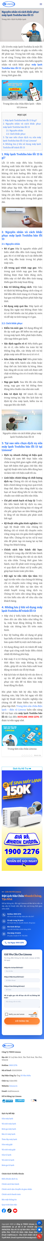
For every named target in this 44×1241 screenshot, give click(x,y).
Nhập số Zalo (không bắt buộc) (14, 986)
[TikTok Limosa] (9, 1211)
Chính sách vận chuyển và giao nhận (17, 1189)
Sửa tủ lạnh (6, 1155)
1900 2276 (13, 1065)
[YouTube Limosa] (15, 1211)
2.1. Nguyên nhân (14, 130)
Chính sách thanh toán (11, 1194)
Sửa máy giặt (7, 1144)
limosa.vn (13, 1086)
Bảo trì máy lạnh (8, 1134)
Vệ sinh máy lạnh (9, 1124)
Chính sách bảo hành (10, 1184)
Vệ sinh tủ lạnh (8, 1160)
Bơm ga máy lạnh (9, 1129)
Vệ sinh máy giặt (8, 1150)
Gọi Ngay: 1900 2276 (16, 943)
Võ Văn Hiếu (26, 1075)
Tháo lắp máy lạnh (9, 1139)
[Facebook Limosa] (4, 1211)
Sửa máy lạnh (7, 1119)
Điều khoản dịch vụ (10, 1179)
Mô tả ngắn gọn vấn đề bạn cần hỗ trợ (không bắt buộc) (22, 997)
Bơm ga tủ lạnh (8, 1165)
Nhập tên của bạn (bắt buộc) (13, 967)
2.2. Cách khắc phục (16, 134)
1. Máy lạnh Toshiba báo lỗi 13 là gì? (20, 120)
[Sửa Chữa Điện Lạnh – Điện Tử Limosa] (19, 4)
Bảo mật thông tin (9, 1200)
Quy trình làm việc (9, 1205)
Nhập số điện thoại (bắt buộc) (14, 977)
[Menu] (40, 4)
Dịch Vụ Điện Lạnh (18, 19)
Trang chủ (6, 19)
